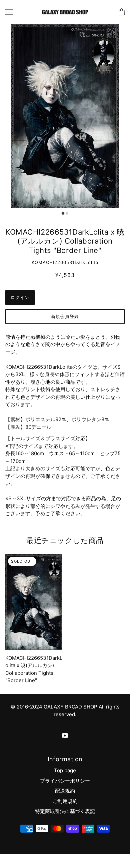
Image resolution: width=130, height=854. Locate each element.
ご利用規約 (65, 801)
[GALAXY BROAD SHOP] (65, 11)
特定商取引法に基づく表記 (65, 811)
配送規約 (65, 791)
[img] (65, 736)
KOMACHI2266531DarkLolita (65, 262)
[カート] (121, 11)
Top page (65, 770)
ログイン (20, 297)
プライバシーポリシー (65, 781)
